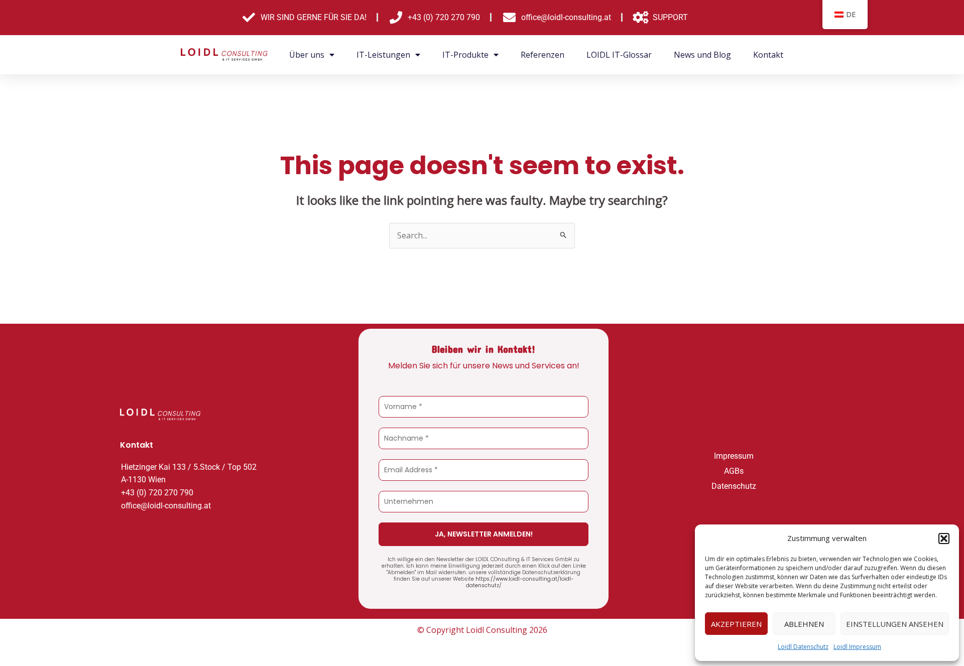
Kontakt (768, 54)
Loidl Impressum (857, 646)
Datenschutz (733, 486)
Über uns (306, 54)
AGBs (734, 471)
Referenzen (542, 54)
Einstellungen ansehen (894, 624)
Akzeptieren (736, 624)
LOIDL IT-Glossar (619, 54)
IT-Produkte (465, 54)
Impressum (734, 456)
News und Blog (702, 54)
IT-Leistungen (383, 54)
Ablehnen (804, 624)
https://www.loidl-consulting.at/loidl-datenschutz (520, 582)
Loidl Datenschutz (803, 646)
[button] (944, 539)
